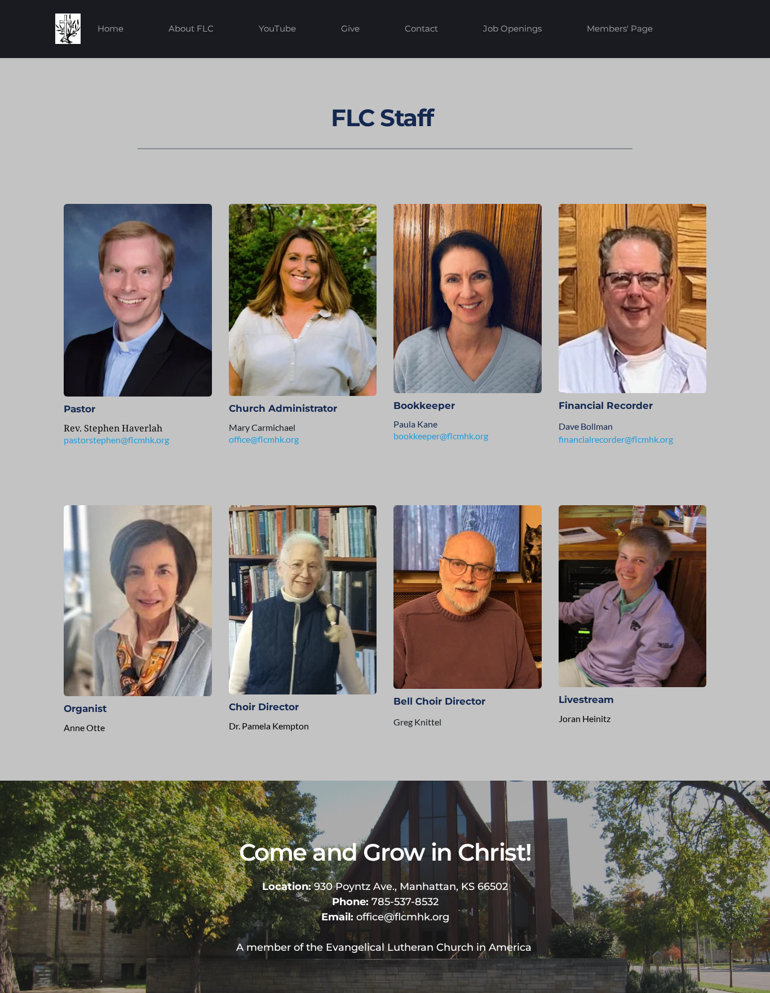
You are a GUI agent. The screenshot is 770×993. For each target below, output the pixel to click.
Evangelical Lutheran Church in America (429, 947)
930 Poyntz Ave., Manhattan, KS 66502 (385, 886)
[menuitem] (110, 28)
